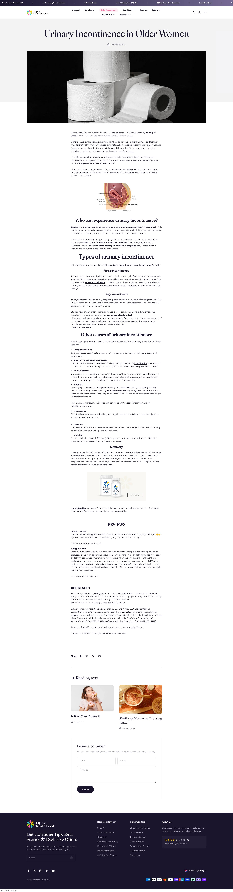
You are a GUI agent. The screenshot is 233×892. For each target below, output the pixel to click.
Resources (123, 15)
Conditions (127, 10)
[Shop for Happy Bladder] (116, 486)
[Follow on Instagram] (40, 870)
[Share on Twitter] (86, 656)
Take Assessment (108, 10)
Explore (155, 10)
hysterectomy (141, 387)
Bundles (88, 10)
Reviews (143, 10)
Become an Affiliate (106, 846)
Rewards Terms (137, 851)
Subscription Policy (139, 846)
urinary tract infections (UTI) (96, 438)
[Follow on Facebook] (28, 870)
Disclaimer (135, 855)
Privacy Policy (127, 752)
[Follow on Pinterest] (47, 870)
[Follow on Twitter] (34, 870)
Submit (85, 789)
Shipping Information (140, 828)
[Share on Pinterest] (93, 656)
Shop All (76, 10)
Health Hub (107, 15)
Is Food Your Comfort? (85, 716)
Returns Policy (137, 842)
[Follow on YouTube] (53, 870)
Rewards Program (105, 851)
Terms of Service (143, 752)
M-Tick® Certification (107, 855)
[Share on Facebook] (80, 656)
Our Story (101, 837)
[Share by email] (99, 656)
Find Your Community (107, 842)
